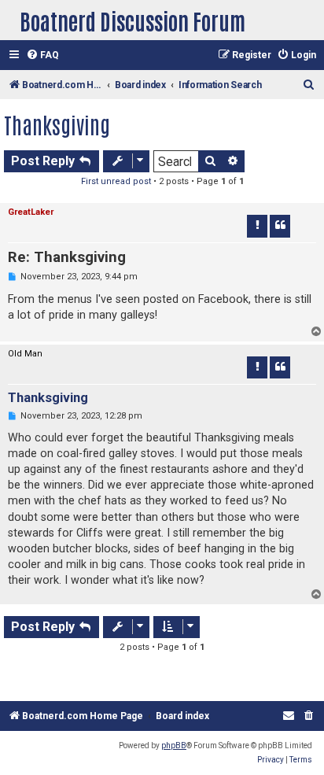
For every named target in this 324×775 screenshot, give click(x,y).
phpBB (173, 745)
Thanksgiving (57, 124)
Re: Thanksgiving (67, 257)
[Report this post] (257, 226)
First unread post (116, 181)
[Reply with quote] (280, 226)
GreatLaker (30, 212)
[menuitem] (42, 55)
